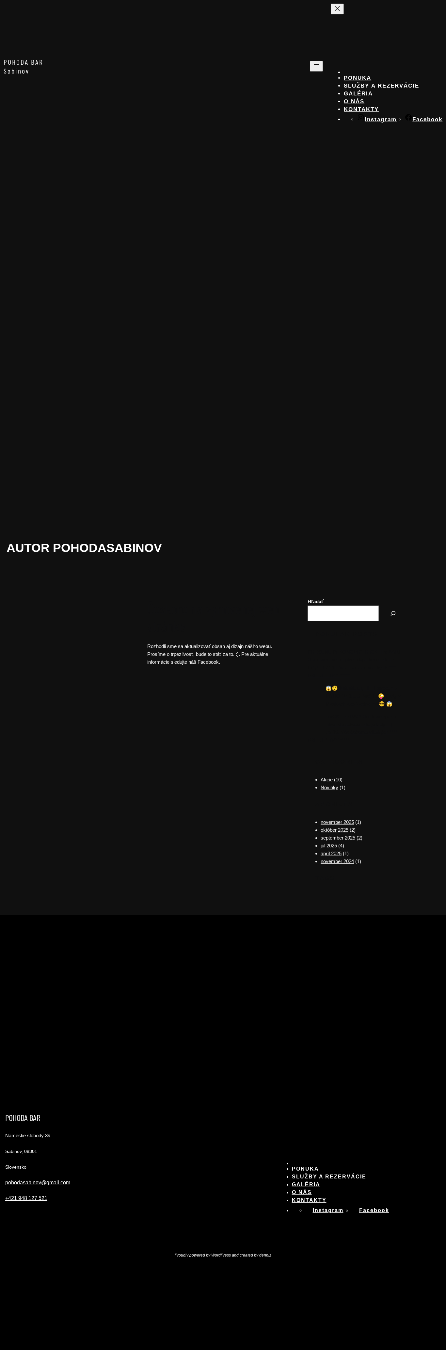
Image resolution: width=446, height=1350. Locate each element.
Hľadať (316, 601)
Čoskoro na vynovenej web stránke (213, 617)
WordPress (221, 1255)
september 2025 (338, 838)
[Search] (393, 613)
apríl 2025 (331, 853)
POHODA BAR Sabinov (23, 66)
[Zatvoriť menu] (337, 9)
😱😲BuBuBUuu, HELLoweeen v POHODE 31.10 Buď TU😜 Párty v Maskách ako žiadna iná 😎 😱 (363, 696)
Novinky (329, 787)
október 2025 (334, 830)
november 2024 (337, 861)
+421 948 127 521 (26, 1198)
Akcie (327, 779)
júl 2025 (329, 845)
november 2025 (337, 822)
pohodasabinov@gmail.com (37, 1182)
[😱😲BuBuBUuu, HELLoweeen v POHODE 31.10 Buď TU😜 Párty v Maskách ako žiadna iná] (314, 695)
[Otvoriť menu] (316, 66)
